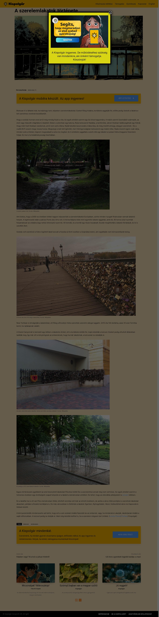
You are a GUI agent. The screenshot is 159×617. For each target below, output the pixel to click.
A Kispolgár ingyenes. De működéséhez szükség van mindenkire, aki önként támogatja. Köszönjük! (79, 56)
